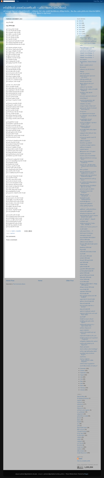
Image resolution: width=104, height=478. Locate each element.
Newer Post (10, 280)
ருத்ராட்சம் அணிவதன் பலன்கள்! (87, 311)
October (82, 370)
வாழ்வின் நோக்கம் (84, 149)
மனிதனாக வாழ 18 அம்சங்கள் (87, 69)
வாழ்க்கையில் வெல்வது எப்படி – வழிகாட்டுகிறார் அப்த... (87, 325)
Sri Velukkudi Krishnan (83, 398)
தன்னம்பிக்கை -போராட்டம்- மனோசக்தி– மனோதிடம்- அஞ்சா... (89, 38)
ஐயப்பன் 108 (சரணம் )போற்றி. (87, 275)
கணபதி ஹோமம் (84, 98)
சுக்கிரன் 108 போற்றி (85, 258)
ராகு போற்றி (82, 253)
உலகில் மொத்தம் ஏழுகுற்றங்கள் (87, 363)
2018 (80, 23)
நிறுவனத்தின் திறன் (82, 427)
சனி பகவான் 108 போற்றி (86, 256)
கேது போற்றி (83, 249)
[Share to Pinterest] (31, 231)
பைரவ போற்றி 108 (84, 289)
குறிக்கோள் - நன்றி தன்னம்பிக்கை (88, 209)
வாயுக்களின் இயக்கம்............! (87, 201)
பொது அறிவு (80, 433)
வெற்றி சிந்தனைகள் (82, 452)
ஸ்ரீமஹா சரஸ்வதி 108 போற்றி (87, 287)
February (82, 387)
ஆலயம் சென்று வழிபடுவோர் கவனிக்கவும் (86, 162)
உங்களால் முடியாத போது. (86, 81)
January (82, 389)
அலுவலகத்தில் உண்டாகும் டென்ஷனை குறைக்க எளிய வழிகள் (89, 216)
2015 (80, 29)
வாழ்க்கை (79, 449)
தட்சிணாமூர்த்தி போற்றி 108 (86, 270)
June (81, 379)
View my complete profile (83, 461)
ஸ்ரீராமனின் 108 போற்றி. (85, 277)
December (83, 35)
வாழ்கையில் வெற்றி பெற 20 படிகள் (88, 335)
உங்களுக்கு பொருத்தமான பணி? (87, 213)
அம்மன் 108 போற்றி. (85, 279)
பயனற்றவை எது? (84, 221)
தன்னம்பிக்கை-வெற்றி (82, 416)
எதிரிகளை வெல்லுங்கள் (85, 147)
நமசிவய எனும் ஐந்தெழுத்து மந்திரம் (88, 351)
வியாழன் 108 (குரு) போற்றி (86, 260)
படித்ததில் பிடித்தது (81, 431)
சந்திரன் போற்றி (83, 264)
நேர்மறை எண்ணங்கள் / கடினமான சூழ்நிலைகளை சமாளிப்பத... (88, 172)
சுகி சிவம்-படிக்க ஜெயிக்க (83, 410)
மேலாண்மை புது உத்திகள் (86, 142)
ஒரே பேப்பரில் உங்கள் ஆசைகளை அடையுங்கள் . (87, 76)
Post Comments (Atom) (19, 284)
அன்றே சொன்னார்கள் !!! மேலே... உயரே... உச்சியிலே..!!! (88, 224)
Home (40, 280)
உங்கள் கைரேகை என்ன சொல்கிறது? (88, 349)
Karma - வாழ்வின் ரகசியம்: (86, 65)
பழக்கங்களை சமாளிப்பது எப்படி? (87, 51)
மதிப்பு (81, 45)
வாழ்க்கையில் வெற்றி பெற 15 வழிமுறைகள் (87, 344)
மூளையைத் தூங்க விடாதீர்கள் (87, 189)
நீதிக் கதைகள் (80, 429)
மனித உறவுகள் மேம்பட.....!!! (86, 231)
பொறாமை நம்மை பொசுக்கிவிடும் (87, 155)
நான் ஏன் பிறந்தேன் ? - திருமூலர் (87, 219)
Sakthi (80, 458)
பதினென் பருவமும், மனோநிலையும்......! (85, 195)
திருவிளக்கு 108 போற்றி (85, 247)
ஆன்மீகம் (12, 233)
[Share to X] (28, 231)
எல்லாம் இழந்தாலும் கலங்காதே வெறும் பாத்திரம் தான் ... (87, 48)
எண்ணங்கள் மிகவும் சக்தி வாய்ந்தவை (86, 191)
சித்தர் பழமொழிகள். (85, 346)
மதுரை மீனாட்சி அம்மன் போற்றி (87, 299)
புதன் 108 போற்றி (84, 262)
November (83, 368)
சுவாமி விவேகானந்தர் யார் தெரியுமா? (88, 365)
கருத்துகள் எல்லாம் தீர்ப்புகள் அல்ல (88, 133)
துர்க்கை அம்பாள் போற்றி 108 (87, 301)
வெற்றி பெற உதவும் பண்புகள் (86, 319)
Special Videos (81, 396)
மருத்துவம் (79, 441)
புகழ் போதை (83, 356)
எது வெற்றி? (83, 316)
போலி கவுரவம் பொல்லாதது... (87, 233)
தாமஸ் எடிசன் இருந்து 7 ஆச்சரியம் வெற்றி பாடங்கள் (88, 123)
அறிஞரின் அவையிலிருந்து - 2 (87, 55)
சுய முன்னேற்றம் (81, 412)
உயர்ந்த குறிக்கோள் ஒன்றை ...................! (86, 206)
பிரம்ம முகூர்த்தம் (84, 169)
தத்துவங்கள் (80, 414)
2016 (80, 27)
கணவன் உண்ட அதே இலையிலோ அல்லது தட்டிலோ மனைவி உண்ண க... (88, 166)
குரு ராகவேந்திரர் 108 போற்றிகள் (87, 237)
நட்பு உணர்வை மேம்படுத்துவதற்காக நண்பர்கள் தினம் (88, 182)
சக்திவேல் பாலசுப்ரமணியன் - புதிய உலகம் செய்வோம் (34, 7)
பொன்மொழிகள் (81, 435)
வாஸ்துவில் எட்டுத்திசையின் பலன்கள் (89, 341)
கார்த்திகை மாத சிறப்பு (85, 103)
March (82, 385)
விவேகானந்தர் (80, 451)
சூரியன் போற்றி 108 (84, 266)
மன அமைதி (80, 443)
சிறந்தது (82, 71)
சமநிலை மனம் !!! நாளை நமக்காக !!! (88, 226)
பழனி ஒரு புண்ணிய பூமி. (86, 79)
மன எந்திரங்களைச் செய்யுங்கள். (87, 113)
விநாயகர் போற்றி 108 (85, 303)
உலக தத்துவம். (83, 59)
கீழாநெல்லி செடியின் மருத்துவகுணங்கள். (85, 198)
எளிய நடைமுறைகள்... (85, 73)
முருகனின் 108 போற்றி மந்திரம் (87, 268)
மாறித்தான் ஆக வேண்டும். (86, 87)
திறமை (79, 419)
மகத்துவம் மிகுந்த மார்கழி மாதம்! (88, 105)
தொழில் (79, 421)
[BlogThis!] (26, 231)
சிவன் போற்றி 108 (84, 293)
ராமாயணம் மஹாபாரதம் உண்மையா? (88, 96)
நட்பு (78, 423)
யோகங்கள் (79, 445)
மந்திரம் (79, 439)
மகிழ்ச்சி (79, 437)
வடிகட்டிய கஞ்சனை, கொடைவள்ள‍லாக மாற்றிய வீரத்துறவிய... (86, 360)
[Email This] (25, 231)
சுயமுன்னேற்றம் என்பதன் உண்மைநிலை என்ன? (86, 120)
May (81, 381)
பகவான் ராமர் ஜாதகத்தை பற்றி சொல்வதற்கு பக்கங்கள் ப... (87, 101)
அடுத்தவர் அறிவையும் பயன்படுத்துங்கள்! (85, 126)
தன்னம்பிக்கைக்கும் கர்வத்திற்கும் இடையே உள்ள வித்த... (88, 186)
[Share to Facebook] (29, 231)
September (83, 372)
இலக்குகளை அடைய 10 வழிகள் (87, 151)
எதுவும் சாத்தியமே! (84, 330)
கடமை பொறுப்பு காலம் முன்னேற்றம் (88, 41)
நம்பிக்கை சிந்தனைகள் (85, 328)
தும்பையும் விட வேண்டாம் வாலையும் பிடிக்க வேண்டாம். (88, 108)
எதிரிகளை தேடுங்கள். (85, 140)
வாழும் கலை (80, 447)
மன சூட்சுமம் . (83, 111)
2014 (80, 31)
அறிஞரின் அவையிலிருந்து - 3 (87, 53)
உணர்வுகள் (79, 402)
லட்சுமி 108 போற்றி (84, 281)
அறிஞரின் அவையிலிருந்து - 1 (87, 57)
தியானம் (79, 417)
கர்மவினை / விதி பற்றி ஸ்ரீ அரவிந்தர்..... (86, 93)
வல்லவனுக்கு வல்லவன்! (85, 235)
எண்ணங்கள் (80, 404)
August (82, 375)
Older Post (70, 280)
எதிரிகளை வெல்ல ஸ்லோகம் (86, 241)
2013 (80, 33)
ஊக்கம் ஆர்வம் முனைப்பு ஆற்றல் (87, 43)
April (81, 383)
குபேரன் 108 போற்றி (84, 273)
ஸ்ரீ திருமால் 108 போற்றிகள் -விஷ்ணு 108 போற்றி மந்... (88, 284)
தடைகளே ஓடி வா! (84, 135)
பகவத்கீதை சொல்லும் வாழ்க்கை (87, 145)
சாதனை (79, 406)
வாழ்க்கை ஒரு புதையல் (85, 153)
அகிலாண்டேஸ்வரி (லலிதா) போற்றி (88, 251)
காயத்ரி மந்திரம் (83, 229)
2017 (80, 25)
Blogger (86, 474)
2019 (80, 21)
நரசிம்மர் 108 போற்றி (85, 239)
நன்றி (78, 425)
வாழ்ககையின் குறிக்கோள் (86, 203)
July (81, 377)
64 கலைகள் (83, 67)
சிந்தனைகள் (80, 408)
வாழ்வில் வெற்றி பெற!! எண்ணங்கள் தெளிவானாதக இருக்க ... (88, 176)
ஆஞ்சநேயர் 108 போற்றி (85, 291)
